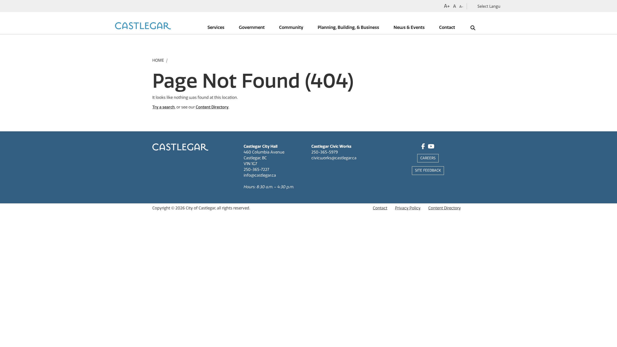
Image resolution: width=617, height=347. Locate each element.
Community (291, 27)
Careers (428, 158)
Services (216, 27)
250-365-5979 (324, 152)
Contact (447, 27)
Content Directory (212, 107)
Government (252, 27)
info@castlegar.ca (260, 175)
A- (461, 7)
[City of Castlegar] (143, 26)
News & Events (410, 27)
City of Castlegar (200, 208)
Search (469, 24)
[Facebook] (423, 147)
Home (158, 60)
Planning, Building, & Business (349, 27)
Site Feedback (428, 170)
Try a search (163, 107)
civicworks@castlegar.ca (333, 158)
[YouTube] (431, 147)
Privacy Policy (408, 208)
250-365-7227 (256, 169)
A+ (447, 6)
